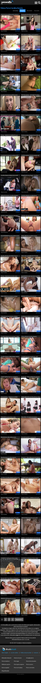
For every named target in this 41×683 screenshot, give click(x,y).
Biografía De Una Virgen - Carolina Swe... (29, 175)
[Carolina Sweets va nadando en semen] (31, 203)
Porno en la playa (18, 667)
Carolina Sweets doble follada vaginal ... (10, 357)
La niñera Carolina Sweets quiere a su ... (10, 477)
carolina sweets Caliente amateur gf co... (30, 155)
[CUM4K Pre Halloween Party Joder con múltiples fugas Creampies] (10, 566)
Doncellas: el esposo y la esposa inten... (29, 417)
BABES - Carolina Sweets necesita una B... (30, 538)
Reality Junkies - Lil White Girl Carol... (30, 497)
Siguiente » (19, 619)
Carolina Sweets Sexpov (27, 74)
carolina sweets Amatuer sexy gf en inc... (9, 216)
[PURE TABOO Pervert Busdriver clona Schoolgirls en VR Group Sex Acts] (31, 405)
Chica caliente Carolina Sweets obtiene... (29, 336)
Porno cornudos (30, 667)
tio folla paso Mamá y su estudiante (29, 316)
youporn (38, 51)
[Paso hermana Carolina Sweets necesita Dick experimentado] (10, 465)
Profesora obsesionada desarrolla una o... (30, 135)
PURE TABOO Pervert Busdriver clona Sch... (30, 397)
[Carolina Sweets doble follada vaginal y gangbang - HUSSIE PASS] (10, 365)
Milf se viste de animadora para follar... (10, 538)
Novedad (29, 10)
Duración (36, 10)
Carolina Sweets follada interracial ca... (9, 175)
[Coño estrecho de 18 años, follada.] (10, 324)
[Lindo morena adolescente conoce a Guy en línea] (10, 22)
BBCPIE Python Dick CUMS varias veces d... (9, 55)
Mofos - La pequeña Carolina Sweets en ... (30, 115)
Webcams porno (6, 664)
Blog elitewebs (5, 671)
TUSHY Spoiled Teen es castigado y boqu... (9, 377)
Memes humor (18, 658)
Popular (22, 10)
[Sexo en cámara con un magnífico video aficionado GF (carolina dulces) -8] (31, 63)
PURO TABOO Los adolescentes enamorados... (29, 236)
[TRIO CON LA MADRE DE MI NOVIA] (31, 264)
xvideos (38, 31)
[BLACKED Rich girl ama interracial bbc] (31, 284)
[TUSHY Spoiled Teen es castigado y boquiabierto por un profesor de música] (10, 385)
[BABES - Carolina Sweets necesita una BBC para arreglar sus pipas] (31, 546)
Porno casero (29, 664)
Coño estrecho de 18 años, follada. (9, 316)
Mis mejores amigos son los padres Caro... (29, 35)
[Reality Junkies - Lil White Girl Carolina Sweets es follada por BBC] (31, 506)
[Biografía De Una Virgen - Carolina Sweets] (31, 183)
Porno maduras (6, 661)
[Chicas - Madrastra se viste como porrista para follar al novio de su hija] (10, 284)
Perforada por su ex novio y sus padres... (8, 115)
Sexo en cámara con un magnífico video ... (29, 55)
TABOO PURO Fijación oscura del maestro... (29, 518)
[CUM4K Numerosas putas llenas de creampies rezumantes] (31, 485)
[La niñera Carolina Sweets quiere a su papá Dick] (10, 485)
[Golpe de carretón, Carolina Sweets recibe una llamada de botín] (10, 83)
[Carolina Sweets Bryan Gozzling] (10, 42)
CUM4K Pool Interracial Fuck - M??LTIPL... (29, 357)
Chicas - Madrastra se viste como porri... (9, 276)
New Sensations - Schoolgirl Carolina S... (30, 95)
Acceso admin (20, 674)
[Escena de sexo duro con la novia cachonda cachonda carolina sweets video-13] (31, 22)
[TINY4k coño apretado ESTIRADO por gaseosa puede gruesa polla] (31, 224)
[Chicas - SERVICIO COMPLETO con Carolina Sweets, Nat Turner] (10, 143)
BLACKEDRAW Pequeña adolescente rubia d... (10, 236)
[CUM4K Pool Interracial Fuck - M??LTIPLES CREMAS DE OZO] (31, 365)
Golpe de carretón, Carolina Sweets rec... (9, 75)
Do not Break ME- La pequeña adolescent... (28, 437)
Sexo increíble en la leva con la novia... (10, 497)
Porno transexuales (31, 661)
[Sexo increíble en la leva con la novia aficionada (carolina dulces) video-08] (10, 506)
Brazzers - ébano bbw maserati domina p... (30, 457)
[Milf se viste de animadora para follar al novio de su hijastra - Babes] (10, 546)
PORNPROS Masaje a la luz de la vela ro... (9, 518)
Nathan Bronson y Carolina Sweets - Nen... (9, 195)
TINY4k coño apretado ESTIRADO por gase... (30, 216)
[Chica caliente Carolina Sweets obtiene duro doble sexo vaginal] (31, 344)
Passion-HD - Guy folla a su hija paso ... (10, 578)
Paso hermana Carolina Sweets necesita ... (8, 457)
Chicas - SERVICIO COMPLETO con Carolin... (9, 135)
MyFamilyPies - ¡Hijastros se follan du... (9, 397)
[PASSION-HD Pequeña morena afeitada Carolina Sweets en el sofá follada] (10, 606)
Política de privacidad (26, 652)
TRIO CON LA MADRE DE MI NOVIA (29, 255)
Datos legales (5, 652)
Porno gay (16, 661)
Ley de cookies (14, 652)
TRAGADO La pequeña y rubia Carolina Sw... (8, 417)
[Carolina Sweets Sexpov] (31, 83)
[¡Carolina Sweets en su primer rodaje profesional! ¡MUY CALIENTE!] (10, 344)
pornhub (17, 31)
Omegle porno (30, 658)
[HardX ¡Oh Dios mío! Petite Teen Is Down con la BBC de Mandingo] (10, 264)
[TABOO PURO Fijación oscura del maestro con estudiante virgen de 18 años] (31, 526)
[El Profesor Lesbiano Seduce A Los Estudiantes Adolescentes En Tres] (31, 606)
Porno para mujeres (19, 664)
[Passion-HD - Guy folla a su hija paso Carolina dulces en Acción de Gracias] (10, 586)
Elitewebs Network (6, 658)
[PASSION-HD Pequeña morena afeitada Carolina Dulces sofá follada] (31, 304)
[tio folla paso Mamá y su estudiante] (31, 324)
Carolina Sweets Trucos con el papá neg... (30, 578)
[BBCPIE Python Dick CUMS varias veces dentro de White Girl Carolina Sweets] (10, 63)
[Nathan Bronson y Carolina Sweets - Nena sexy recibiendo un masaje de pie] (10, 203)
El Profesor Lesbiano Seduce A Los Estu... (29, 598)
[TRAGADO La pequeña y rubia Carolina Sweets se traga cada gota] (10, 425)
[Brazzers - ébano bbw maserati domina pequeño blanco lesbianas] (31, 465)
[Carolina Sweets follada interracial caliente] (10, 183)
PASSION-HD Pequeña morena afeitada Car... (28, 296)
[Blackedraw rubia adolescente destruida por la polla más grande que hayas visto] (10, 445)
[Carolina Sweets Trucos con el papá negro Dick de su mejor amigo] (31, 586)
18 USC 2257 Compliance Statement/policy (20, 643)
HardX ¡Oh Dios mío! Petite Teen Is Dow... (9, 256)
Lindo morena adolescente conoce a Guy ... (10, 14)
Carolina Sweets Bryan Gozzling (8, 34)
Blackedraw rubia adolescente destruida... (8, 437)
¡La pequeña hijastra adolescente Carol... (9, 95)
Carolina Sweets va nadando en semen (29, 195)
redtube (17, 353)
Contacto (36, 652)
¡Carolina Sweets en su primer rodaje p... (10, 336)
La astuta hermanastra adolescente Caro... (9, 155)
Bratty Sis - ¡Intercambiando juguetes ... (30, 377)
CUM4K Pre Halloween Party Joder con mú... (9, 558)
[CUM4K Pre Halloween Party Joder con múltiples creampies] (31, 566)
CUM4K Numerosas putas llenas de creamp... (30, 477)
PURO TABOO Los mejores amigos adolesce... (9, 296)
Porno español (5, 667)
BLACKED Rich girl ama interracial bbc (30, 276)
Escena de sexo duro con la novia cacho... (29, 14)
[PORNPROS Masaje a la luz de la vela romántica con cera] (10, 526)
